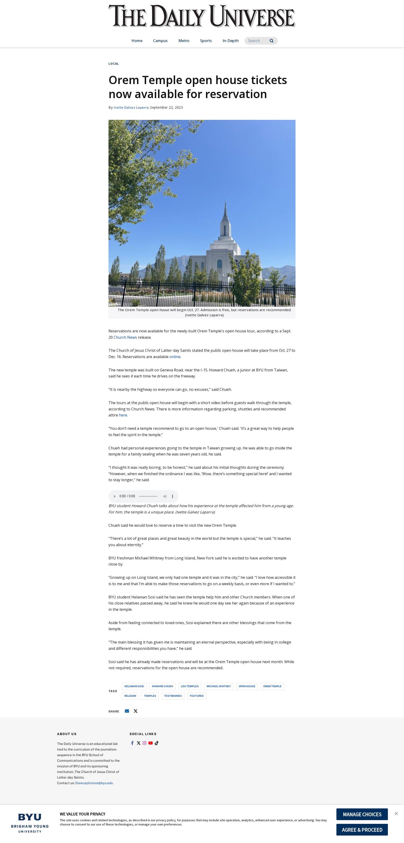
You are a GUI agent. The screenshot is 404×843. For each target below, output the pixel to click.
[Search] (271, 41)
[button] (396, 813)
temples (150, 695)
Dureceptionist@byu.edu (94, 783)
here (123, 415)
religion (130, 695)
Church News (125, 337)
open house (247, 686)
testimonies (173, 695)
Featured (197, 695)
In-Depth (231, 40)
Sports (206, 40)
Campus (160, 40)
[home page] (202, 21)
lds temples (190, 686)
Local (113, 64)
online (175, 356)
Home (136, 40)
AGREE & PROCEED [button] (362, 829)
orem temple (272, 686)
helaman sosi (134, 686)
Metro (183, 40)
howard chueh (162, 686)
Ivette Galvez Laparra (131, 107)
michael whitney (219, 686)
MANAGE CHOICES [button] (362, 814)
